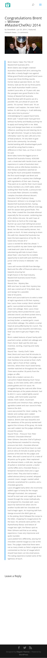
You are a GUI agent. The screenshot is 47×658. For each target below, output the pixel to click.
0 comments (23, 32)
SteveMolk (11, 29)
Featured (32, 29)
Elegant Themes (23, 652)
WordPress (23, 654)
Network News (10, 32)
